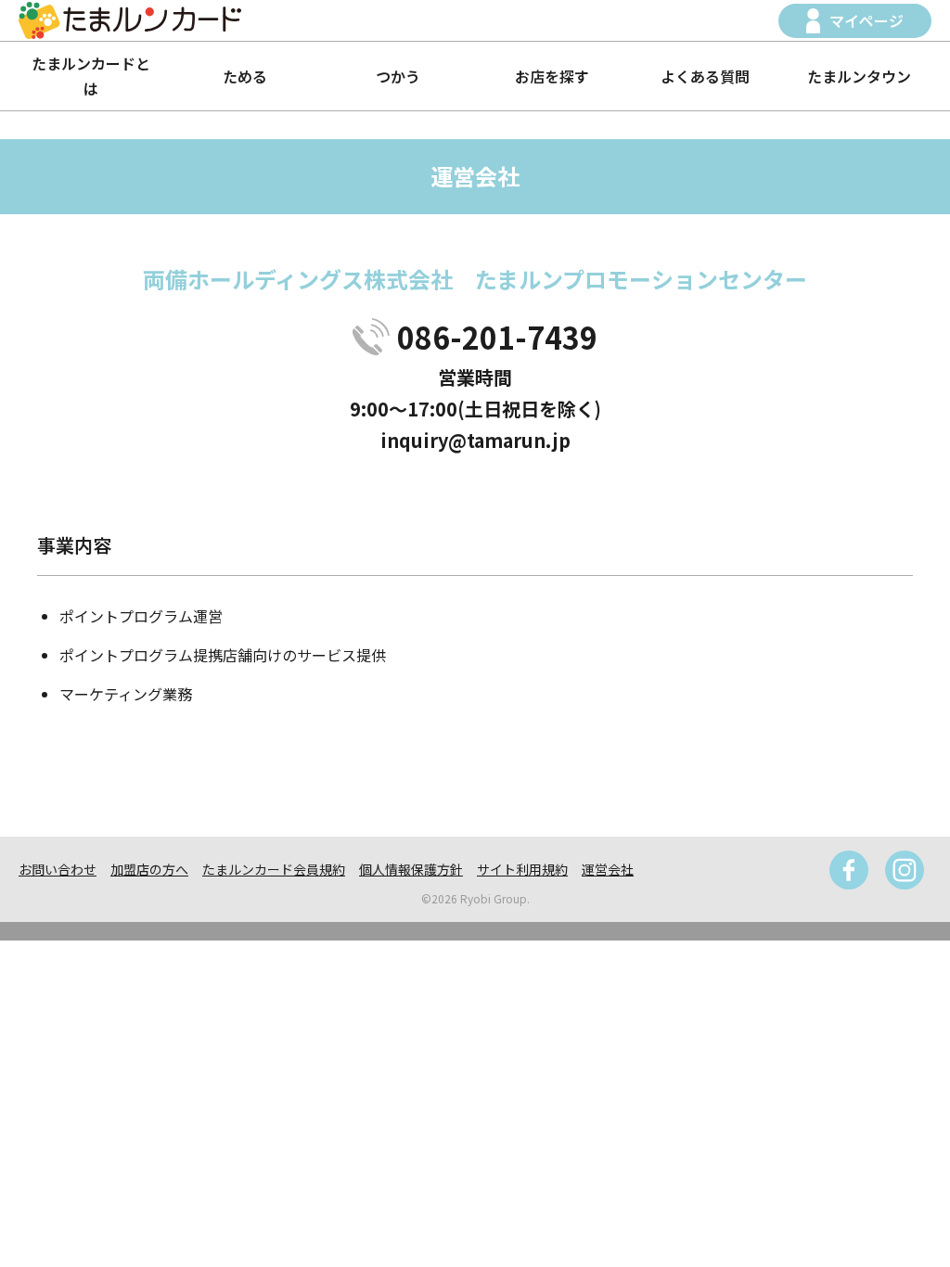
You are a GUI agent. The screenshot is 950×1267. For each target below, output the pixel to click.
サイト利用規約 (522, 869)
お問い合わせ (57, 869)
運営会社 (608, 869)
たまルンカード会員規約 (273, 869)
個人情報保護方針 (411, 869)
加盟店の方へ (149, 869)
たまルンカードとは (91, 75)
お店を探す (552, 76)
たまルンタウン (859, 76)
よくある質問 (705, 76)
